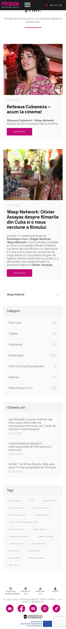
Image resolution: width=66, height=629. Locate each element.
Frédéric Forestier (46, 536)
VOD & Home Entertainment (32, 366)
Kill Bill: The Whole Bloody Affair (23, 522)
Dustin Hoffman (49, 500)
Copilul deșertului (40, 508)
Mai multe (19, 132)
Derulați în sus (25, 592)
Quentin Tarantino (17, 529)
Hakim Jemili (34, 551)
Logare (55, 591)
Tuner (31, 500)
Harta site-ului (40, 592)
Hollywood (32, 344)
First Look (32, 322)
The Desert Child (41, 515)
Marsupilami (14, 558)
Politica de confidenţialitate (11, 592)
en (51, 5)
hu (56, 5)
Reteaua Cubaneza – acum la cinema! (29, 109)
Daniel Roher (14, 500)
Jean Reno (13, 565)
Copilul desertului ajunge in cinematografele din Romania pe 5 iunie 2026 (29, 449)
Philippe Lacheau (36, 558)
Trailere (32, 333)
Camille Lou (14, 551)
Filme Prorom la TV (32, 388)
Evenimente (32, 355)
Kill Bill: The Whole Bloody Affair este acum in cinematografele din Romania (32, 468)
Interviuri (32, 377)
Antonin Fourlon (16, 543)
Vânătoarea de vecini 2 (19, 536)
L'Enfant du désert (17, 515)
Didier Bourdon (38, 543)
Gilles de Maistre (16, 508)
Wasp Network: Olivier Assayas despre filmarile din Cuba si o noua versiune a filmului (33, 219)
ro (60, 5)
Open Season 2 (40, 529)
